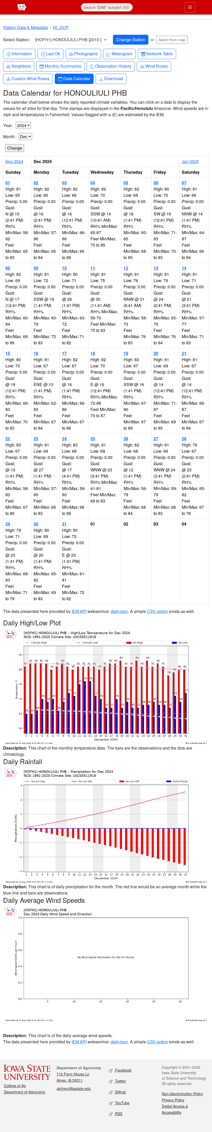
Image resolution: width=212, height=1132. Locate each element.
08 (7, 268)
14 (184, 268)
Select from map (171, 39)
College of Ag (15, 1085)
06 (156, 183)
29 (7, 524)
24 (64, 439)
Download (113, 78)
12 (126, 268)
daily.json (119, 611)
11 (92, 268)
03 (64, 183)
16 (36, 353)
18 (92, 353)
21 (184, 353)
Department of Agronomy (24, 1091)
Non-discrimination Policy (182, 1093)
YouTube (122, 1102)
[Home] (22, 7)
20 (156, 353)
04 (92, 183)
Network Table (159, 53)
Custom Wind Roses (30, 78)
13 (156, 268)
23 (36, 439)
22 (7, 439)
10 (64, 268)
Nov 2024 (14, 161)
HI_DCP (61, 27)
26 (126, 439)
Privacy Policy (173, 1099)
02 (36, 183)
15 (7, 353)
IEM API (79, 611)
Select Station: (16, 40)
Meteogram (121, 53)
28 (184, 439)
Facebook (122, 1070)
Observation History (113, 66)
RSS (118, 1113)
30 (36, 524)
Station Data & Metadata (25, 27)
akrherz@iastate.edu (74, 1088)
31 (64, 524)
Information (21, 53)
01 (7, 183)
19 (126, 353)
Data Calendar (76, 78)
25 (92, 439)
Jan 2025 (190, 161)
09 (36, 268)
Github (120, 1091)
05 (126, 183)
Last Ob (53, 53)
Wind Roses (156, 66)
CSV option (157, 611)
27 (156, 439)
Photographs (86, 53)
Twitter (120, 1081)
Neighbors (21, 66)
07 (184, 183)
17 (64, 353)
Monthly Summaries (62, 66)
